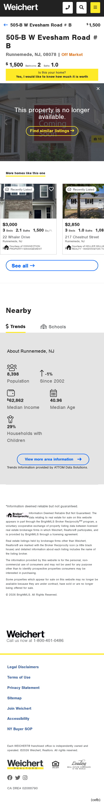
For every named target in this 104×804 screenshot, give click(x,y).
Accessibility (18, 718)
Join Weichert (19, 708)
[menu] (95, 7)
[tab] (15, 328)
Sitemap (14, 698)
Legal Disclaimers (23, 667)
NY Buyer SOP (19, 729)
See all (21, 265)
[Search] (81, 8)
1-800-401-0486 (48, 640)
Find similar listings (50, 130)
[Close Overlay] (98, 88)
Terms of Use (18, 677)
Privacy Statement (23, 687)
